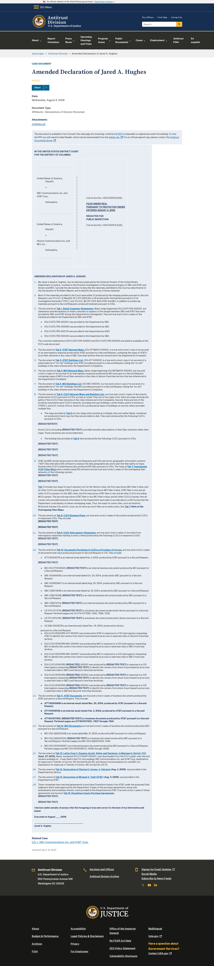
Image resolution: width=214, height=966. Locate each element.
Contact (158, 953)
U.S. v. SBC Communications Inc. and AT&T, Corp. (60, 842)
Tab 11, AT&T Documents (69, 696)
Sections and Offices (102, 869)
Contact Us (176, 17)
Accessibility (78, 928)
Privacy (75, 943)
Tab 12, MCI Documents (69, 726)
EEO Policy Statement (122, 948)
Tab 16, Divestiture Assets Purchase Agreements (88, 793)
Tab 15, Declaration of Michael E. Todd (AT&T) (79, 777)
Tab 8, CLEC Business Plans (71, 515)
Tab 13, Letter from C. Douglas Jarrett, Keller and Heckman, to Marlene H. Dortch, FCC (100, 753)
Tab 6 (69, 413)
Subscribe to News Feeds (156, 878)
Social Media (149, 873)
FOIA (35, 951)
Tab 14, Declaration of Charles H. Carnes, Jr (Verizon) (82, 769)
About (35, 928)
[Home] (57, 27)
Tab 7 (41, 487)
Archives (37, 943)
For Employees (79, 951)
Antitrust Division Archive (104, 876)
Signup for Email (156, 869)
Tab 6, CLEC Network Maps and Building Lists (80, 394)
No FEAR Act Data (120, 940)
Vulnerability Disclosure (123, 956)
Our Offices (148, 17)
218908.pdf (38, 124)
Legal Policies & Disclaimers (87, 936)
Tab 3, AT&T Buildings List (69, 360)
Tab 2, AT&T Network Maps (69, 350)
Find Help (162, 17)
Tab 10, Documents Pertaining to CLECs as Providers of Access (89, 550)
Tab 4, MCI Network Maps (70, 370)
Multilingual (155, 928)
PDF (120, 134)
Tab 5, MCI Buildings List (68, 384)
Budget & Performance (45, 936)
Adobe (114, 137)
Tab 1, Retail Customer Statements (75, 308)
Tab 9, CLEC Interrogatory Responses (76, 532)
